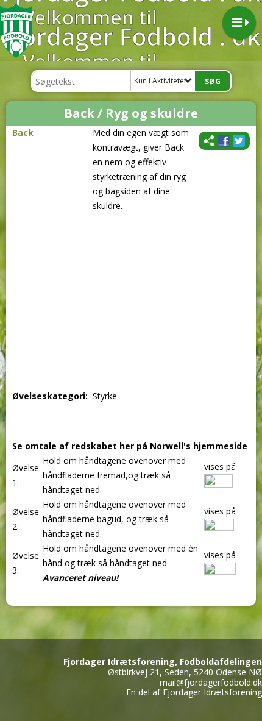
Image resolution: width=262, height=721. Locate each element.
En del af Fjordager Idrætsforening (194, 692)
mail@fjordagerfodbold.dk (211, 682)
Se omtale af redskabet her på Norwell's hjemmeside (131, 446)
